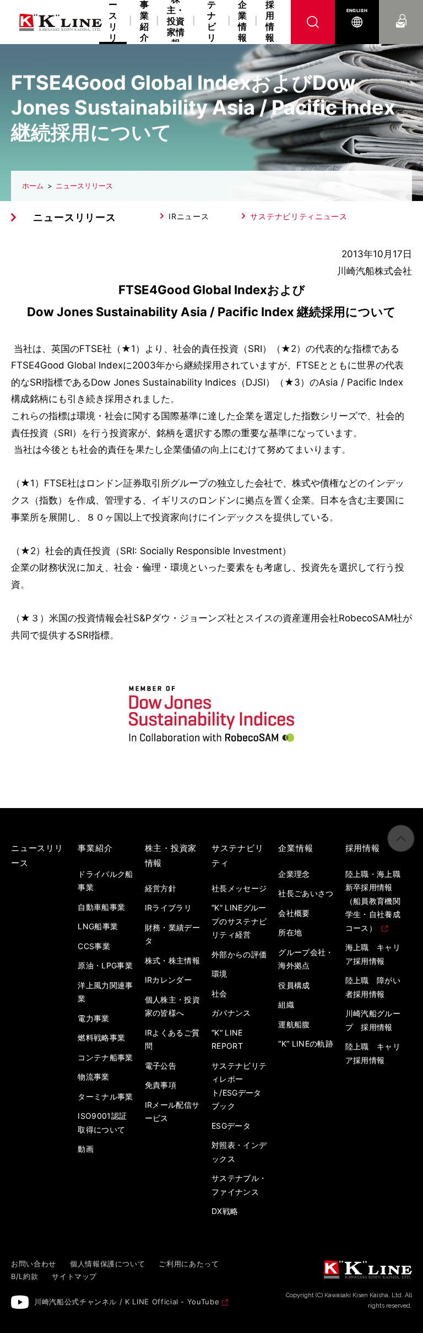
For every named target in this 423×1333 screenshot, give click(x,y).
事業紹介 (144, 21)
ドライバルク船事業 (105, 880)
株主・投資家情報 (176, 22)
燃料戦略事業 (101, 1037)
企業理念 (294, 874)
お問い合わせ (401, 10)
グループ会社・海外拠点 (305, 959)
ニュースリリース (84, 185)
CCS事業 (94, 946)
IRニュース (189, 216)
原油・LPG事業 (105, 965)
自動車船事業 (101, 907)
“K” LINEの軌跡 (305, 1043)
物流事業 (93, 1076)
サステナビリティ (211, 22)
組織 (286, 1004)
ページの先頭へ (401, 838)
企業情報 (242, 21)
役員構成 (294, 985)
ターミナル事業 (105, 1096)
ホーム (33, 185)
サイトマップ (74, 1276)
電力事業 (93, 1018)
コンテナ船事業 (105, 1057)
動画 (86, 1148)
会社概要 (294, 913)
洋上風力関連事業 (105, 992)
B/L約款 (24, 1276)
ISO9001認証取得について (102, 1122)
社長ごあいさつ (305, 893)
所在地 (290, 932)
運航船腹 (294, 1024)
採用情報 (269, 21)
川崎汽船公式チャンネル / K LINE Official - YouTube (126, 1301)
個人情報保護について (107, 1263)
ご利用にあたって (189, 1263)
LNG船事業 (98, 926)
